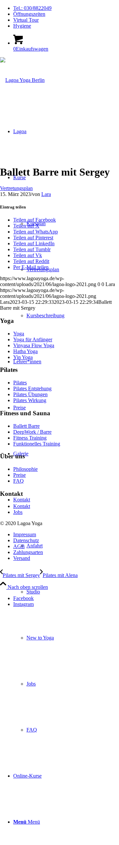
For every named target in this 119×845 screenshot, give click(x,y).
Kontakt (21, 506)
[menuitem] (66, 8)
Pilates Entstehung (32, 388)
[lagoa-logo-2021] (22, 80)
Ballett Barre (26, 426)
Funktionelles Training (36, 444)
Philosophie (25, 469)
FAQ (18, 481)
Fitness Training (30, 438)
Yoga (18, 333)
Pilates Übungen (30, 394)
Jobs (17, 512)
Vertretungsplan (16, 188)
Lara (46, 194)
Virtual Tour (26, 20)
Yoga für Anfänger (32, 339)
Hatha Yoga (25, 351)
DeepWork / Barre (32, 432)
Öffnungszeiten (29, 14)
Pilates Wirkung (29, 400)
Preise (19, 475)
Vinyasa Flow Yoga (33, 345)
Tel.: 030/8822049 (32, 8)
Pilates (20, 382)
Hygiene (22, 26)
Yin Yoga (23, 357)
